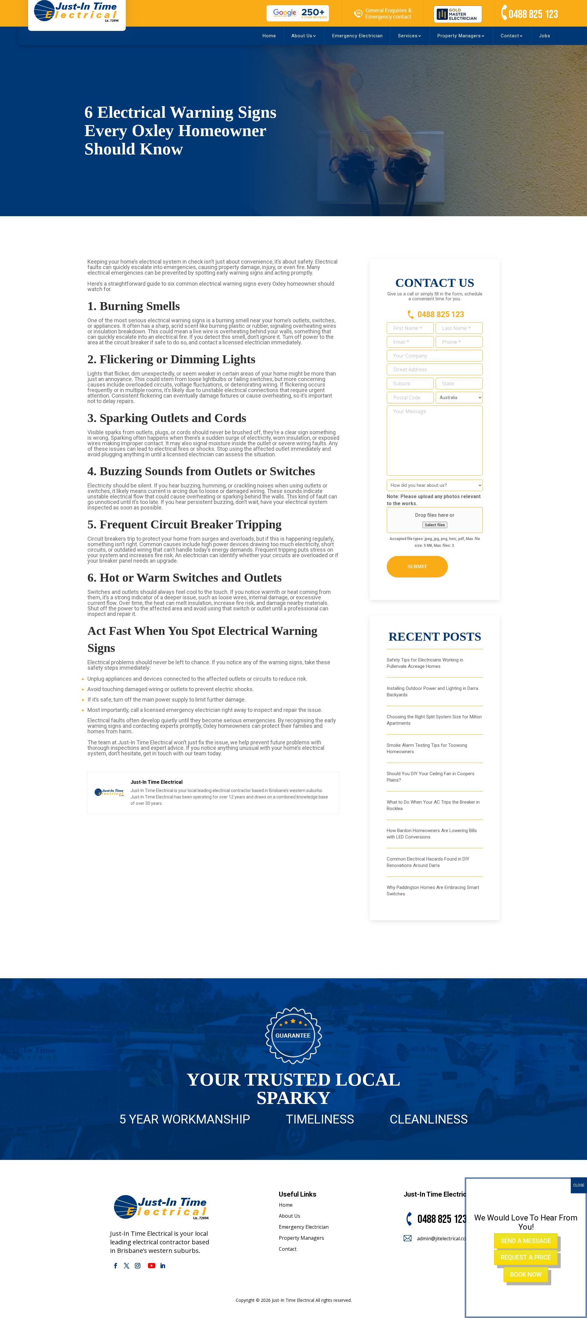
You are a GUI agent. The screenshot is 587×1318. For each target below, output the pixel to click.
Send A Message (526, 1241)
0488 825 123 (533, 14)
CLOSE (579, 1185)
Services (408, 36)
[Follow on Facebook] (115, 1265)
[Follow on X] (126, 1265)
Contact (510, 36)
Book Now (525, 1274)
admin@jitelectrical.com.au (447, 1238)
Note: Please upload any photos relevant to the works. (434, 500)
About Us (301, 36)
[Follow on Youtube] (151, 1265)
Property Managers (459, 36)
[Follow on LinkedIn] (162, 1265)
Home (269, 36)
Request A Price (526, 1257)
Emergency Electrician (357, 36)
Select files (435, 525)
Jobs (544, 36)
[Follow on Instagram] (137, 1265)
